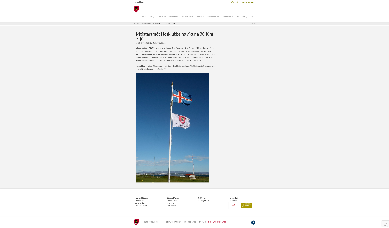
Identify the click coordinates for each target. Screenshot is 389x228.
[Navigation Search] (252, 17)
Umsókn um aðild (247, 2)
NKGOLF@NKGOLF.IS (217, 222)
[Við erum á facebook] (253, 223)
